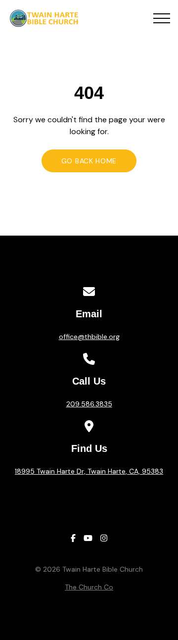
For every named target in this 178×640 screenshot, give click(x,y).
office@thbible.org (89, 336)
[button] (161, 18)
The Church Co (89, 587)
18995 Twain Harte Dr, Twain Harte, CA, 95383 (89, 471)
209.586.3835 (89, 403)
